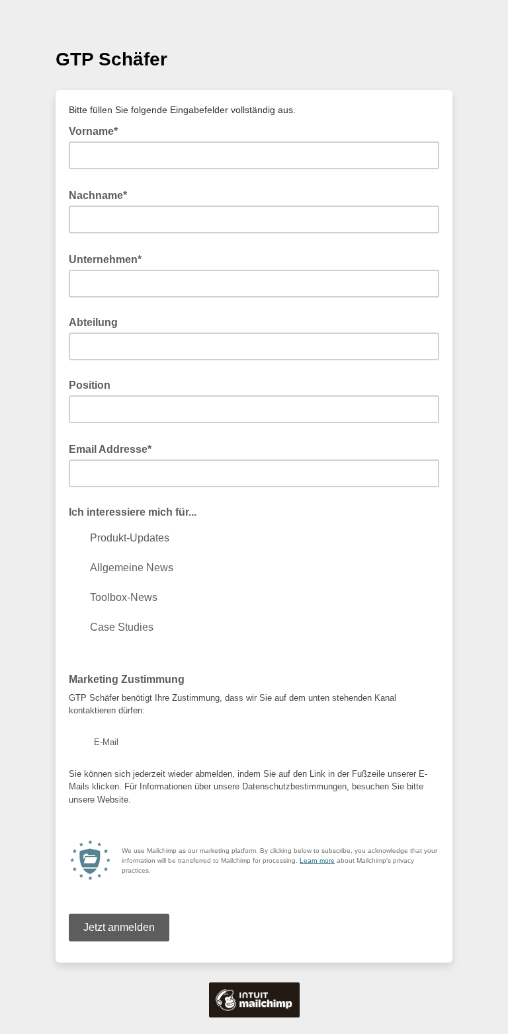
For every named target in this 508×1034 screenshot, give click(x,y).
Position (89, 385)
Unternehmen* (109, 258)
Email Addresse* (114, 448)
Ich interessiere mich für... (132, 512)
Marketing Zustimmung (130, 678)
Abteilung (93, 322)
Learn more (317, 860)
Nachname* (102, 194)
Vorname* (97, 130)
